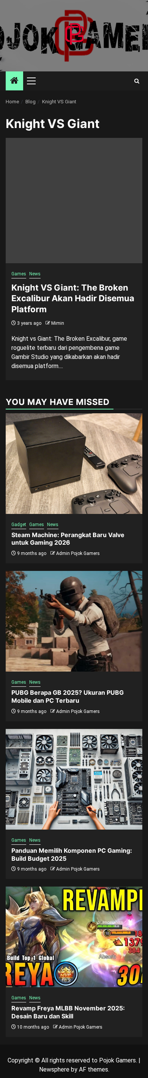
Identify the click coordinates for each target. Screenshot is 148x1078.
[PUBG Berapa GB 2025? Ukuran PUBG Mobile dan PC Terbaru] (74, 621)
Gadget (18, 524)
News (35, 274)
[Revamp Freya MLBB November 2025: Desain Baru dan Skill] (74, 937)
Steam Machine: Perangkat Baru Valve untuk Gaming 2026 (67, 539)
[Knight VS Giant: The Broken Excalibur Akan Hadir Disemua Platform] (74, 200)
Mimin (57, 323)
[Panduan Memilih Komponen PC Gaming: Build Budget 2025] (74, 779)
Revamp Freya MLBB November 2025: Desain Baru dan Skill (68, 1012)
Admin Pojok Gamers (78, 553)
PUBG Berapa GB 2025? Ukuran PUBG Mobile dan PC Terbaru (67, 696)
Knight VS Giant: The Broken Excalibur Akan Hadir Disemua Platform (72, 298)
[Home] (14, 81)
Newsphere (54, 1069)
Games (18, 274)
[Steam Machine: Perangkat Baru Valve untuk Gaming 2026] (74, 463)
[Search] (137, 81)
